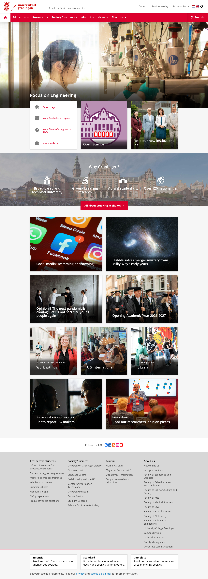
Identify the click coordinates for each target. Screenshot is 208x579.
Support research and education (117, 481)
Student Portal (181, 6)
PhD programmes (39, 496)
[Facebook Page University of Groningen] (106, 445)
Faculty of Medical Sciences (158, 502)
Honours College (39, 491)
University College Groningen (159, 528)
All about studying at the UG (103, 205)
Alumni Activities (115, 465)
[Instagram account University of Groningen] (117, 445)
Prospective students (43, 461)
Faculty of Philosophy (155, 516)
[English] (197, 6)
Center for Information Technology (80, 485)
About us (149, 461)
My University (160, 6)
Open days (49, 107)
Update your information (119, 474)
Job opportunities (153, 470)
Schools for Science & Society (83, 505)
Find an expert (75, 470)
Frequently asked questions (44, 500)
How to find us (151, 465)
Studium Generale (77, 500)
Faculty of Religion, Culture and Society (160, 491)
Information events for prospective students (42, 467)
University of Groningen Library (84, 465)
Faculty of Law (151, 506)
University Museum (78, 491)
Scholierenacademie (41, 482)
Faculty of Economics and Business (157, 476)
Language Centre (77, 474)
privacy (80, 573)
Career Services (76, 496)
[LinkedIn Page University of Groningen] (109, 445)
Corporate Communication (158, 546)
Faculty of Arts (151, 497)
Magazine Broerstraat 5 (118, 470)
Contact (143, 6)
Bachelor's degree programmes (47, 473)
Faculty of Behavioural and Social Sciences (158, 484)
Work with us (50, 143)
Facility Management (155, 542)
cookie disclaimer (100, 573)
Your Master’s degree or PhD (57, 131)
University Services (154, 537)
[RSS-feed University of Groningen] (113, 445)
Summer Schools (39, 487)
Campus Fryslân (152, 532)
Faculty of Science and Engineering (155, 522)
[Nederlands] (193, 6)
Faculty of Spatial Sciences (158, 511)
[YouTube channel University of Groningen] (121, 445)
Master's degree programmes (46, 477)
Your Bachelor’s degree (56, 118)
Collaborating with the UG (82, 479)
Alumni (110, 461)
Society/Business (78, 461)
